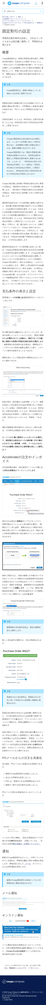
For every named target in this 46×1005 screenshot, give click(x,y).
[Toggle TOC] (3, 3)
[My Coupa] (36, 3)
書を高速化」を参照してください (26, 844)
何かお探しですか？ (8, 17)
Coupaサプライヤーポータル (11, 23)
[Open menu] (42, 3)
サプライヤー (26, 21)
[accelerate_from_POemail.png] (23, 831)
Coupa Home (8, 999)
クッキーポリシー (13, 994)
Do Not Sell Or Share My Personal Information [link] (17, 996)
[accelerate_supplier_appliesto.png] (23, 614)
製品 (19, 17)
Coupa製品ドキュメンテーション (13, 19)
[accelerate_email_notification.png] (23, 908)
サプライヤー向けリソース (11, 21)
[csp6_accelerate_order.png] (20, 684)
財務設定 (40, 23)
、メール (27, 864)
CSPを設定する (29, 23)
